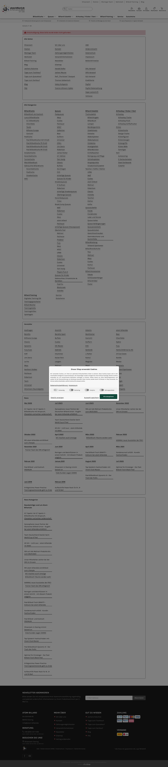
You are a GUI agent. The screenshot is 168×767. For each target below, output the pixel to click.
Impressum (73, 385)
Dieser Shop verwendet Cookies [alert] (84, 369)
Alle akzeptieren (108, 396)
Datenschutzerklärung (59, 385)
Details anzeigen (57, 398)
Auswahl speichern (91, 398)
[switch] (56, 390)
